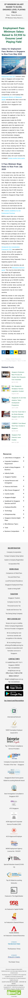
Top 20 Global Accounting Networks (14, 882)
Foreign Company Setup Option (14, 556)
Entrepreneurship (10, 514)
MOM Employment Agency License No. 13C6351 (14, 850)
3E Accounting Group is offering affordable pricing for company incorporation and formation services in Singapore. (14, 648)
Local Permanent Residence (14, 581)
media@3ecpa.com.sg (16, 679)
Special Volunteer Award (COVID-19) (14, 866)
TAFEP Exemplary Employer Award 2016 (14, 731)
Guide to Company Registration (14, 560)
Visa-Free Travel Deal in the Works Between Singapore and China (19, 414)
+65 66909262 (15, 668)
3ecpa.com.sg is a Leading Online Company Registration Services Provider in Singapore (14, 625)
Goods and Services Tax (14, 609)
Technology (8, 511)
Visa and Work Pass (14, 577)
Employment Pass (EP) (8, 76)
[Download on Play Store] (14, 693)
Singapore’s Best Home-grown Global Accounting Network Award (14, 779)
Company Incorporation (14, 552)
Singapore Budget (10, 497)
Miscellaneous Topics (11, 524)
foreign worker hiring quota (16, 158)
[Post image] (6, 374)
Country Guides (9, 494)
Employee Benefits (10, 507)
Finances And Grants (11, 486)
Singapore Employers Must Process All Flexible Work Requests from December (19, 375)
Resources (7, 454)
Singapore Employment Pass (14, 585)
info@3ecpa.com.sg (14, 670)
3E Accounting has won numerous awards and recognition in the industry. (14, 635)
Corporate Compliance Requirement (12, 462)
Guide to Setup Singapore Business (12, 468)
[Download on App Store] (14, 687)
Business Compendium (12, 531)
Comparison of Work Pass (14, 573)
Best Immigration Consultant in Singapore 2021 (14, 795)
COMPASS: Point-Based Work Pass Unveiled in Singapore (19, 426)
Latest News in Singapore (12, 457)
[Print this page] (20, 352)
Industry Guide (9, 473)
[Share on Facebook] (4, 352)
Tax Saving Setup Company (14, 613)
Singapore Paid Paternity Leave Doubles (16, 437)
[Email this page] (24, 352)
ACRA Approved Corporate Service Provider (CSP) (14, 823)
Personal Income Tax (14, 606)
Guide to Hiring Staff (14, 588)
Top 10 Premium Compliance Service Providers (14, 747)
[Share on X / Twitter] (8, 352)
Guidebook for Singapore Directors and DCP (12, 502)
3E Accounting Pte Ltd (19, 987)
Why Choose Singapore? (12, 490)
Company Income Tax (14, 602)
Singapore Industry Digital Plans (12, 519)
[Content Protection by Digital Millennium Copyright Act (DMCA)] (14, 994)
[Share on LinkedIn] (12, 352)
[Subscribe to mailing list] (16, 352)
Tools (6, 527)
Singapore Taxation (10, 477)
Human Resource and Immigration (11, 482)
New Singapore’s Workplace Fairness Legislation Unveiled (18, 388)
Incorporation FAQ (14, 564)
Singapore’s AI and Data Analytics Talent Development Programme (19, 401)
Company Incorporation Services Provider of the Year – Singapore (14, 763)
